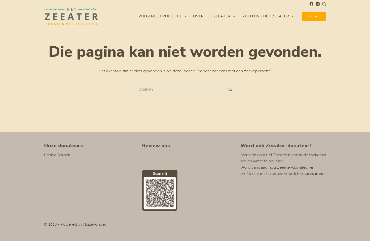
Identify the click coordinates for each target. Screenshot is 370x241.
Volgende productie (160, 16)
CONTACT (314, 16)
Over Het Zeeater (211, 16)
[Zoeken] (324, 4)
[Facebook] (311, 4)
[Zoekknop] (230, 89)
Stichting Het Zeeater (265, 16)
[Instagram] (318, 4)
